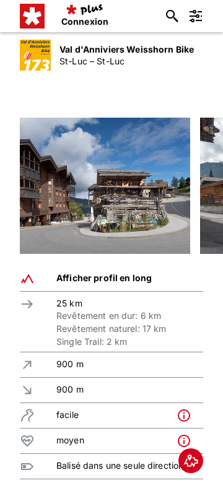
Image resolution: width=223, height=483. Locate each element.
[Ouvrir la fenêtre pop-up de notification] (187, 415)
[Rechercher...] (172, 16)
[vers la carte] (190, 460)
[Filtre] (195, 16)
